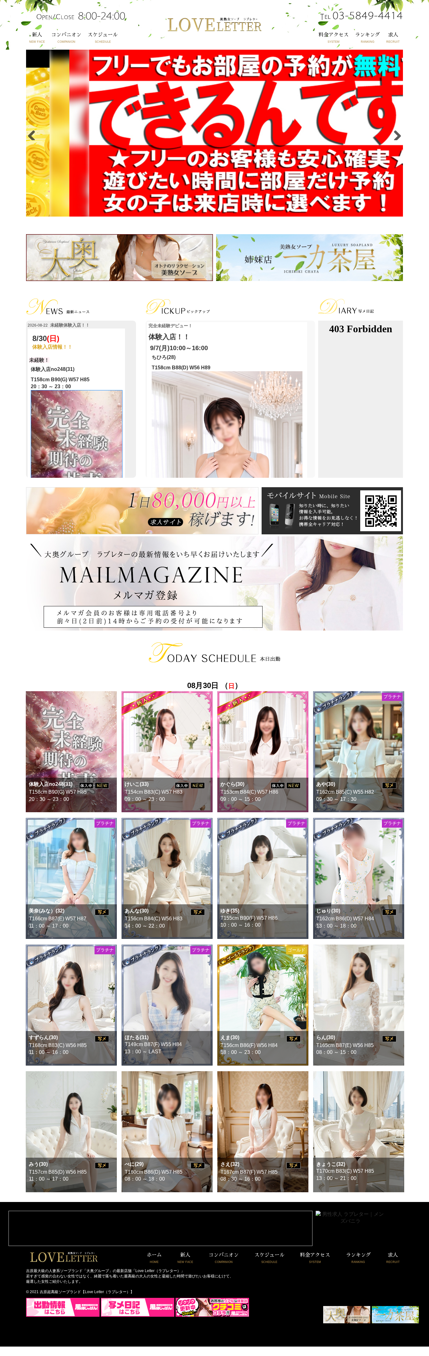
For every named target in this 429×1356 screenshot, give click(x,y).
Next (395, 134)
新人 (37, 37)
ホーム (154, 1258)
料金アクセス (333, 37)
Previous (34, 134)
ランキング (367, 37)
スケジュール (103, 37)
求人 (393, 37)
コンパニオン (66, 37)
